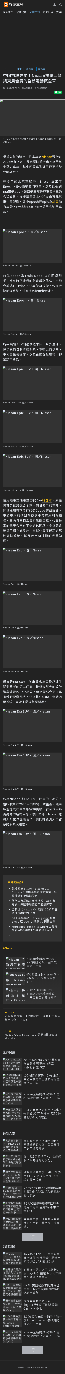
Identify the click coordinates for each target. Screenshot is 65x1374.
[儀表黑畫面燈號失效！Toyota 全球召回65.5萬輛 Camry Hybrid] (12, 1305)
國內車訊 (8, 12)
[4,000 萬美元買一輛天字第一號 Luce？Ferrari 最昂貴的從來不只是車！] (12, 1321)
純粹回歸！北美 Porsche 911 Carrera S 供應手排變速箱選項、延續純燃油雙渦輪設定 (34, 892)
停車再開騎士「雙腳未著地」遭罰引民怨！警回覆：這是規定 (42, 1222)
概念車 (30, 69)
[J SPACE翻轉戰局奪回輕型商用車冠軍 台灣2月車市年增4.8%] (12, 1208)
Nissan (8, 69)
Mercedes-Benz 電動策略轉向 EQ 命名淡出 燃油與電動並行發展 (42, 1191)
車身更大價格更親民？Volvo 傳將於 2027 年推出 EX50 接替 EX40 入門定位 (42, 1113)
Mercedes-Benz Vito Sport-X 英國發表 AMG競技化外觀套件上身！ (34, 928)
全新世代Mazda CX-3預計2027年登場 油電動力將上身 (34, 911)
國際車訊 (35, 12)
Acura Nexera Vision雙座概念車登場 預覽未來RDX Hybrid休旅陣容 (42, 1063)
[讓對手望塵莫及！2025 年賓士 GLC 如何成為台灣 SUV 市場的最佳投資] (12, 1176)
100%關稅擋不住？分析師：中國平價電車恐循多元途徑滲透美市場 (42, 1079)
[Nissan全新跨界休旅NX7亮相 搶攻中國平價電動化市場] (15, 963)
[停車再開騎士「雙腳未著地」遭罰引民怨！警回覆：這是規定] (12, 1223)
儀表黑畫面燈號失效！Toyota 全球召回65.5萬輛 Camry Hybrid (40, 1304)
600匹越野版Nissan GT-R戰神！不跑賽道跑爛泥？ (42, 978)
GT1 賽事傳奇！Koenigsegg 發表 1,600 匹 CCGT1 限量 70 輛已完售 (33, 919)
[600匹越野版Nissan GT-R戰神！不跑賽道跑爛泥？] (15, 978)
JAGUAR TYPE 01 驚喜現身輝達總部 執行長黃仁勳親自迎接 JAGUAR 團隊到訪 (41, 1257)
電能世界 (48, 12)
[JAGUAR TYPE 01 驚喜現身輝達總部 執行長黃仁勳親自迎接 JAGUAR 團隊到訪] (12, 1258)
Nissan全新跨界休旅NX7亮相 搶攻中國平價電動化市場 (41, 962)
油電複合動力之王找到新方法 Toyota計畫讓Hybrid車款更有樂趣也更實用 (42, 1273)
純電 (19, 69)
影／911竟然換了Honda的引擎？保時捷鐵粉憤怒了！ (42, 1158)
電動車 (41, 69)
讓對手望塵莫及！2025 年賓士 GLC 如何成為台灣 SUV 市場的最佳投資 (42, 1175)
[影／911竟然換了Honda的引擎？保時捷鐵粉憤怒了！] (12, 1161)
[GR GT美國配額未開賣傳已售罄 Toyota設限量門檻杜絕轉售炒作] (12, 1289)
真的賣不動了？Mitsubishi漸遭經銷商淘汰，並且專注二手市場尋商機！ (41, 1144)
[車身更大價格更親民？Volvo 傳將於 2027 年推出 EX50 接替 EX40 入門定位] (12, 1114)
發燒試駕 (21, 12)
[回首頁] (16, 4)
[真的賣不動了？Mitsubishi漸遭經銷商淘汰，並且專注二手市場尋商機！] (12, 1145)
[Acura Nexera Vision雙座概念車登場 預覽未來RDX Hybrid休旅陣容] (12, 1064)
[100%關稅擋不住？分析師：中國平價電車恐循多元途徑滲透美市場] (12, 1080)
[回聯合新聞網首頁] (6, 4)
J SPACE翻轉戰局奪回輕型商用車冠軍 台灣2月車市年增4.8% (41, 1207)
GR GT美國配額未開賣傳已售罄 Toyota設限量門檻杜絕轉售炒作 (41, 1289)
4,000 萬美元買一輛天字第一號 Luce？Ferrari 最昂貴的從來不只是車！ (42, 1320)
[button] (59, 4)
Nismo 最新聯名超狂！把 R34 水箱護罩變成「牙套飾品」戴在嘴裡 (41, 993)
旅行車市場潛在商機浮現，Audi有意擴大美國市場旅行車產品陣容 (33, 902)
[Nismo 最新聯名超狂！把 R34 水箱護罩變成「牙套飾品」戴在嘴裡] (15, 994)
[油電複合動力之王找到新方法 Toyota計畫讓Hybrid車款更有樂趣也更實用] (12, 1274)
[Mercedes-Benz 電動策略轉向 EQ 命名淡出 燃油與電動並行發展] (12, 1192)
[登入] (54, 5)
